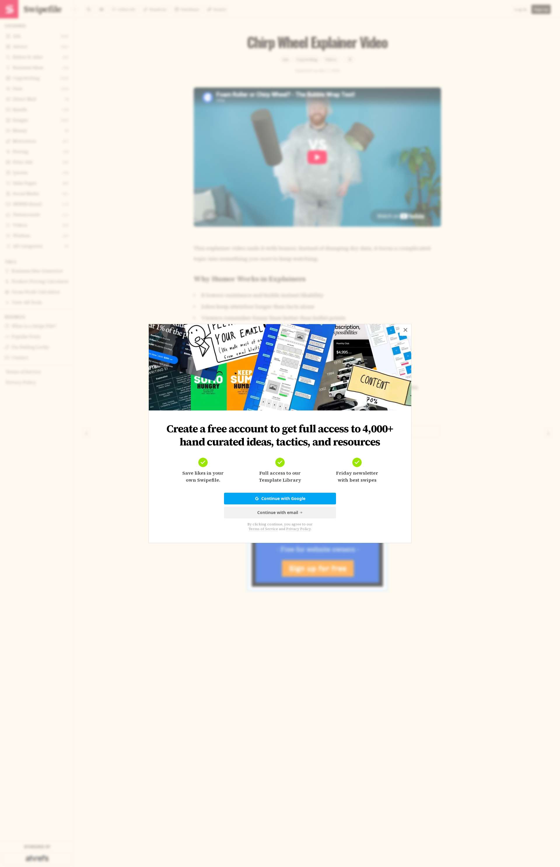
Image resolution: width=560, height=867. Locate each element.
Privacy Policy (298, 529)
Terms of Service (263, 529)
